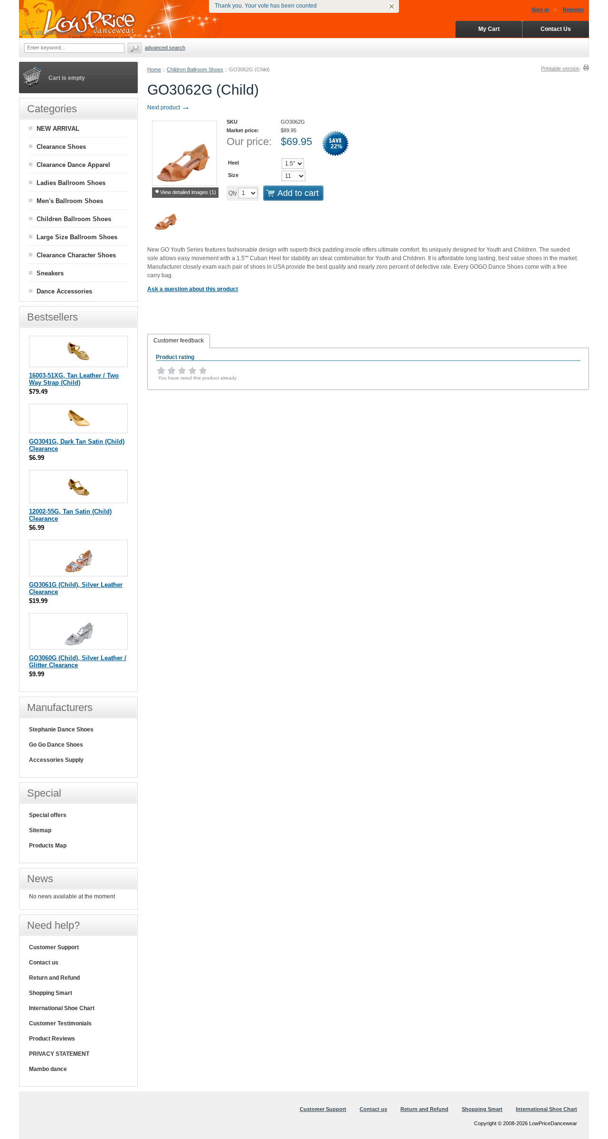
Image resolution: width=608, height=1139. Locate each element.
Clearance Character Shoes (76, 255)
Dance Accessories (64, 291)
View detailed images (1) (188, 192)
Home (154, 69)
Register (573, 9)
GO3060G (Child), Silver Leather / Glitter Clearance (77, 661)
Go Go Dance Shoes (56, 744)
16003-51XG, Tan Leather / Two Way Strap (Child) (74, 379)
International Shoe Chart (62, 1008)
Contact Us (556, 29)
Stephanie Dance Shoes (61, 729)
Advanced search (165, 47)
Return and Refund (54, 977)
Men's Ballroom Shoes (70, 200)
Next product (168, 107)
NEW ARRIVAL (58, 128)
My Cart (489, 29)
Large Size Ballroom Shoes (77, 237)
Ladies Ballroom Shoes (71, 182)
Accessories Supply (56, 760)
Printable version (560, 68)
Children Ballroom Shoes (195, 69)
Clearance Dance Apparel (73, 164)
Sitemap (40, 830)
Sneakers (50, 273)
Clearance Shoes (61, 146)
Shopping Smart (50, 993)
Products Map (47, 845)
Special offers (47, 815)
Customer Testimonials (60, 1023)
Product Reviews (52, 1038)
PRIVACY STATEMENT (59, 1054)
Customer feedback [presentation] (178, 340)
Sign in (540, 9)
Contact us (43, 962)
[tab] (178, 341)
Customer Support (54, 947)
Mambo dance (48, 1069)
